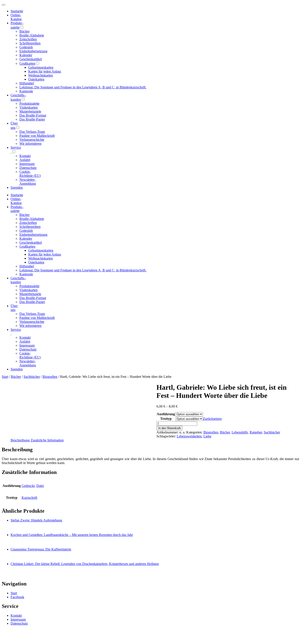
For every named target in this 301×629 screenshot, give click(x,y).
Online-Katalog (16, 17)
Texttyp (166, 419)
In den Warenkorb (169, 428)
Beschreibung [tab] (20, 440)
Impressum (27, 164)
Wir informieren (30, 143)
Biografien (50, 376)
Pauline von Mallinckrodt (37, 135)
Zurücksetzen (212, 419)
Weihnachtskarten (40, 75)
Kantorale (26, 91)
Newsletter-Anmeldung (27, 181)
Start (5, 376)
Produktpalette (29, 103)
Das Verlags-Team (32, 131)
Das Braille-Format (32, 115)
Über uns (14, 308)
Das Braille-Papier (32, 119)
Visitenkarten (28, 107)
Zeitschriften (28, 39)
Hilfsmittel (26, 83)
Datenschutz (28, 168)
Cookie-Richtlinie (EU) (30, 173)
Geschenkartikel (30, 59)
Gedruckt (28, 486)
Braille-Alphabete (31, 35)
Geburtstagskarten (40, 67)
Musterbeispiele (30, 111)
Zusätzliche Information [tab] (47, 440)
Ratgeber (256, 432)
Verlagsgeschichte (31, 139)
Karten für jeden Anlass (44, 71)
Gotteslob (26, 47)
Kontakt (25, 156)
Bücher (24, 31)
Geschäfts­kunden (18, 280)
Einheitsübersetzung (33, 51)
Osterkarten (36, 79)
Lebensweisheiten (189, 436)
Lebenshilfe (240, 432)
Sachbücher (32, 376)
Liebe (207, 436)
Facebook (17, 597)
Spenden (17, 187)
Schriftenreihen (30, 43)
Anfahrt (24, 160)
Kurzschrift (29, 497)
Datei (40, 486)
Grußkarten (27, 63)
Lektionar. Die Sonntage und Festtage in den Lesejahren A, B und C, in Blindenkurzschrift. (82, 87)
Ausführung (166, 414)
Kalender (25, 55)
